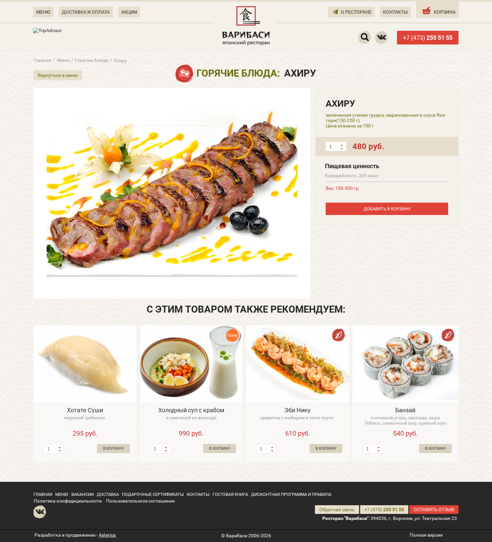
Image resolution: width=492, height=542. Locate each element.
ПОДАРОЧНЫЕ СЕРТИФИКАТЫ (153, 494)
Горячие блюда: (238, 73)
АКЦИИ (129, 12)
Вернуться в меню (58, 75)
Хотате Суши (85, 410)
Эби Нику (297, 410)
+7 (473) (428, 37)
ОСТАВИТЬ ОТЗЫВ (434, 509)
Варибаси (236, 535)
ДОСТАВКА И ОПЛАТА (86, 12)
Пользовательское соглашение (140, 501)
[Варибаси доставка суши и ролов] (246, 25)
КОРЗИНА (445, 12)
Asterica (107, 535)
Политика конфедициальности (68, 501)
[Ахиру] (171, 193)
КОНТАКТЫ (395, 12)
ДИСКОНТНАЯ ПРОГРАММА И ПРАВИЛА (291, 494)
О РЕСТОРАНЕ (356, 12)
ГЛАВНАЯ (42, 494)
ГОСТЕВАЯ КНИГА (230, 494)
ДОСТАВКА (108, 494)
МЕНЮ (43, 12)
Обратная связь (337, 509)
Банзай (405, 410)
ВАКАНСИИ (82, 494)
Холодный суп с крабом (191, 410)
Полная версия (426, 535)
